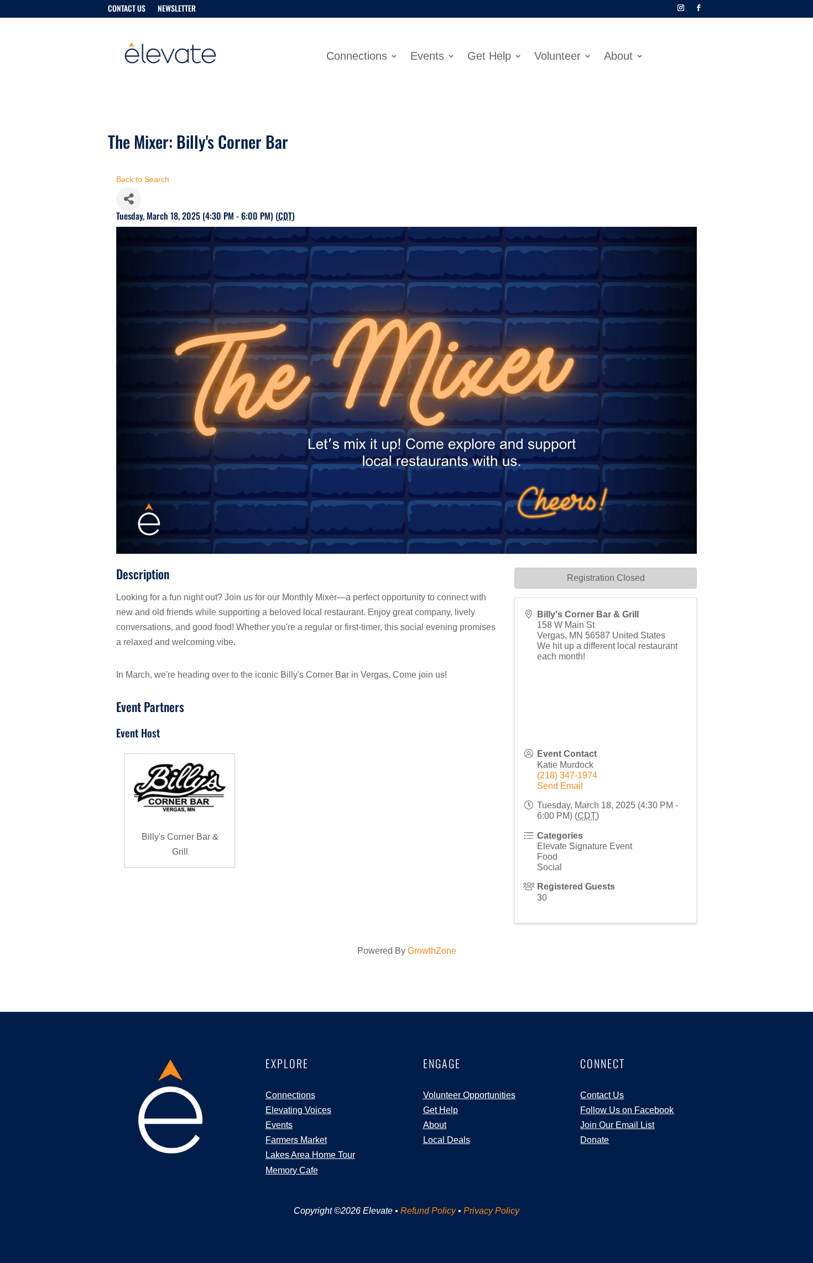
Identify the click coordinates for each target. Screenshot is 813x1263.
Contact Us (126, 9)
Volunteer (557, 57)
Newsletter (177, 9)
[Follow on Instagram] (680, 7)
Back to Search (142, 179)
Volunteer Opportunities (469, 1095)
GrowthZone (432, 950)
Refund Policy (428, 1210)
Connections (356, 57)
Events (427, 57)
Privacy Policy (491, 1210)
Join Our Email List (617, 1125)
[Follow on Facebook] (698, 7)
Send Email (560, 786)
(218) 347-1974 (567, 775)
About (618, 57)
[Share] (128, 199)
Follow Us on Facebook (627, 1110)
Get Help (489, 57)
